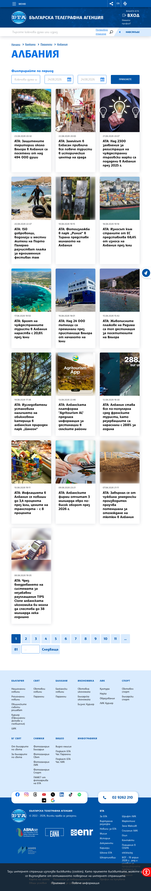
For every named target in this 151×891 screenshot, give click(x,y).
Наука (103, 693)
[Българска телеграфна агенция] (18, 815)
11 (115, 639)
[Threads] (36, 794)
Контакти (128, 840)
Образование (107, 698)
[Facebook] (18, 794)
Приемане (58, 883)
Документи (106, 843)
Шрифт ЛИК (129, 816)
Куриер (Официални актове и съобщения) (18, 719)
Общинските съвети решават (19, 707)
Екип (124, 835)
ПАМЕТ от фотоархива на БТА (41, 780)
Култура (105, 688)
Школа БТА (106, 852)
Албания (62, 44)
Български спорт (128, 698)
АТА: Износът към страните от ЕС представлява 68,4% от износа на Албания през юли (119, 237)
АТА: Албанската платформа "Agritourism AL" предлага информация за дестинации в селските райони (72, 417)
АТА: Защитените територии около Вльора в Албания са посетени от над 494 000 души (31, 149)
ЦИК (13, 728)
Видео (60, 738)
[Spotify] (80, 794)
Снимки (39, 738)
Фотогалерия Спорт (41, 771)
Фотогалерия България (41, 748)
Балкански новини (61, 690)
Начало (15, 44)
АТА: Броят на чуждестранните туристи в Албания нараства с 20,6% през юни (30, 329)
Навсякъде (133, 32)
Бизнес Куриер (86, 704)
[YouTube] (45, 794)
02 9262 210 (122, 797)
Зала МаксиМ (129, 825)
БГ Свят (16, 738)
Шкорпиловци (108, 857)
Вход (133, 15)
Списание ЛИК (130, 830)
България (17, 680)
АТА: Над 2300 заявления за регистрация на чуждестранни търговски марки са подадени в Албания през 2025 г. (119, 153)
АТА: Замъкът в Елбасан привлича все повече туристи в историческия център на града (75, 149)
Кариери (105, 848)
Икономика (86, 680)
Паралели (46, 44)
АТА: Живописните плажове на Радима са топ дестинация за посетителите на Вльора (119, 329)
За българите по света (19, 756)
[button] (111, 3)
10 (105, 639)
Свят (37, 680)
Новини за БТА (108, 828)
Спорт (126, 680)
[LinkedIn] (62, 794)
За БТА (103, 816)
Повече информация (85, 883)
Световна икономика (84, 690)
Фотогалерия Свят (41, 756)
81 (16, 649)
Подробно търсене (102, 31)
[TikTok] (71, 794)
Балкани (30, 44)
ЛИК (102, 680)
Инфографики (87, 738)
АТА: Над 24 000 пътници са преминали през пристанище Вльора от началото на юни (75, 331)
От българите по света (20, 748)
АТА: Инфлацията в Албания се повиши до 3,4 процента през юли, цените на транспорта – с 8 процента (31, 503)
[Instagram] (27, 794)
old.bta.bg (127, 852)
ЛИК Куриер (106, 703)
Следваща (50, 649)
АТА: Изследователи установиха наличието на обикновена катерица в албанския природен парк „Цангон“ (31, 417)
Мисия (103, 833)
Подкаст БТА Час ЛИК (63, 761)
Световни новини (39, 690)
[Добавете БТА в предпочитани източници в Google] (53, 800)
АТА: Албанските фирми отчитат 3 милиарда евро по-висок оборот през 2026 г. (74, 501)
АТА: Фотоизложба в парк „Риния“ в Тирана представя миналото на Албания (74, 237)
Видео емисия (63, 746)
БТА (102, 810)
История (105, 838)
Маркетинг (128, 821)
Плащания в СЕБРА (129, 846)
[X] (53, 794)
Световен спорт (128, 690)
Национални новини (18, 690)
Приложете (125, 79)
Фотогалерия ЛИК (41, 763)
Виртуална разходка (106, 823)
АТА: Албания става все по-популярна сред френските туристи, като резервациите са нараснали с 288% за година (119, 417)
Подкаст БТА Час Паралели (63, 753)
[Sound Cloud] (45, 800)
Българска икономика (84, 698)
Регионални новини (17, 698)
